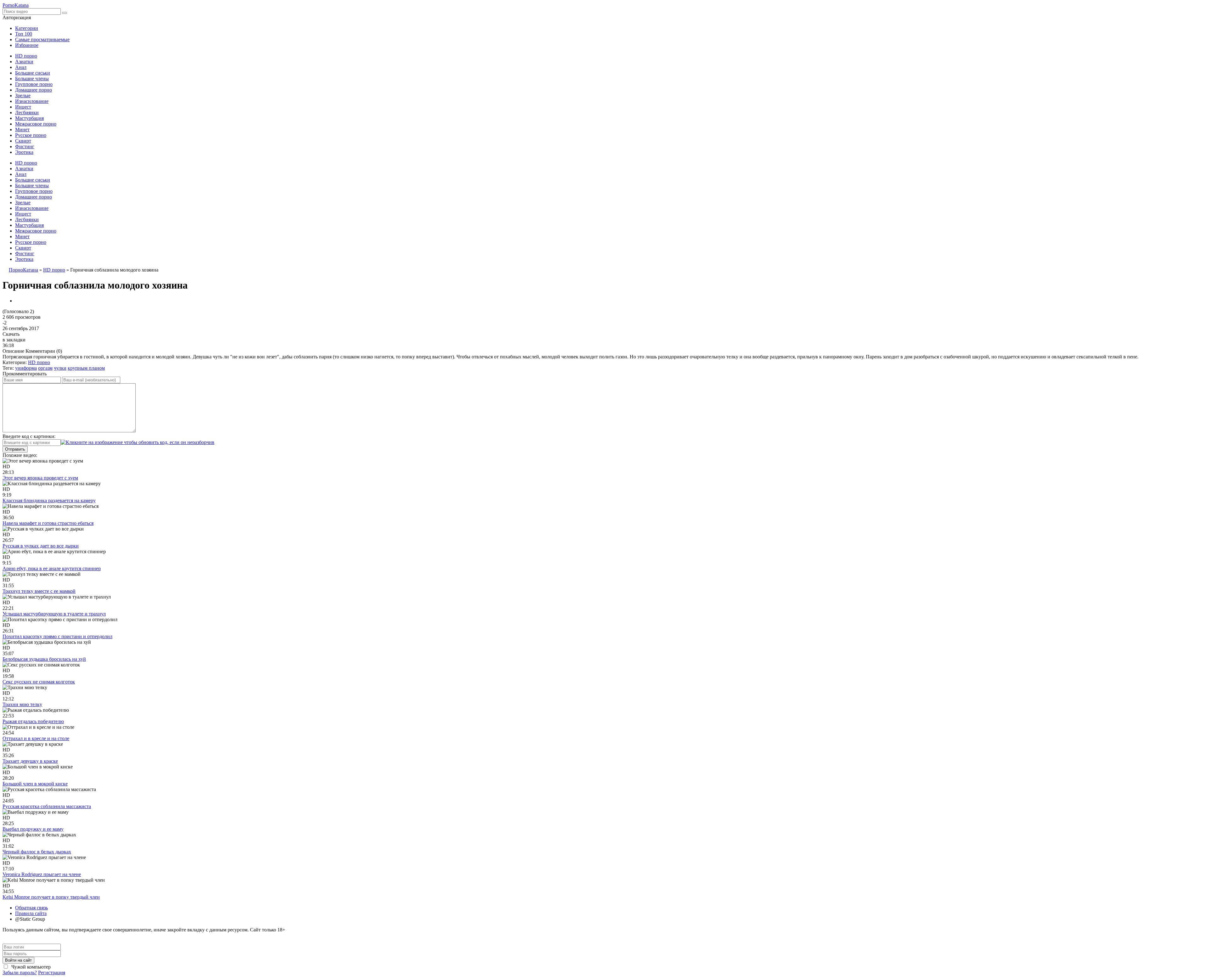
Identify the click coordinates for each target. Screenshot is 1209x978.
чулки (60, 368)
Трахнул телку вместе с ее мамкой (39, 591)
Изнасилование (31, 101)
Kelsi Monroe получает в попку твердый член (51, 897)
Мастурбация (29, 118)
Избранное (26, 45)
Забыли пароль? (20, 972)
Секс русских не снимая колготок (39, 681)
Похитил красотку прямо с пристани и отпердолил (57, 636)
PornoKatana (16, 5)
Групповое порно (34, 84)
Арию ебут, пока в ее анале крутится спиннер (52, 568)
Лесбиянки (27, 112)
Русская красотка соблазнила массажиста (47, 806)
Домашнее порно (33, 90)
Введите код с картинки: (29, 436)
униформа (26, 368)
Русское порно (30, 135)
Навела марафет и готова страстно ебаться (48, 523)
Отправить (15, 449)
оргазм (45, 368)
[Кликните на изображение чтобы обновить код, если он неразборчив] (137, 442)
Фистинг (24, 146)
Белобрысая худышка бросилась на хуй (44, 659)
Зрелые (23, 95)
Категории (26, 28)
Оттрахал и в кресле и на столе (36, 738)
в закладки (14, 339)
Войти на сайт (18, 960)
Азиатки (24, 61)
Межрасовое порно (35, 123)
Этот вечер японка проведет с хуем (40, 478)
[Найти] (64, 13)
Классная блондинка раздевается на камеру (49, 500)
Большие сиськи (32, 73)
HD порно (26, 56)
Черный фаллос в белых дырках (37, 851)
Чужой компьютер (30, 967)
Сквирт (23, 140)
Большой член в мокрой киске (35, 783)
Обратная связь (31, 907)
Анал (20, 67)
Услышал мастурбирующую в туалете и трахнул (54, 613)
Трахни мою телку (22, 704)
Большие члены (32, 78)
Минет (22, 129)
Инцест (23, 107)
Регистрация (51, 972)
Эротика (24, 152)
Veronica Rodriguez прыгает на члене (42, 874)
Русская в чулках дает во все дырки (41, 545)
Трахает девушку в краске (30, 761)
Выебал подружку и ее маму (33, 829)
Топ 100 (23, 34)
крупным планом (86, 368)
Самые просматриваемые (42, 39)
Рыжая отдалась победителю (33, 721)
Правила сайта (31, 913)
